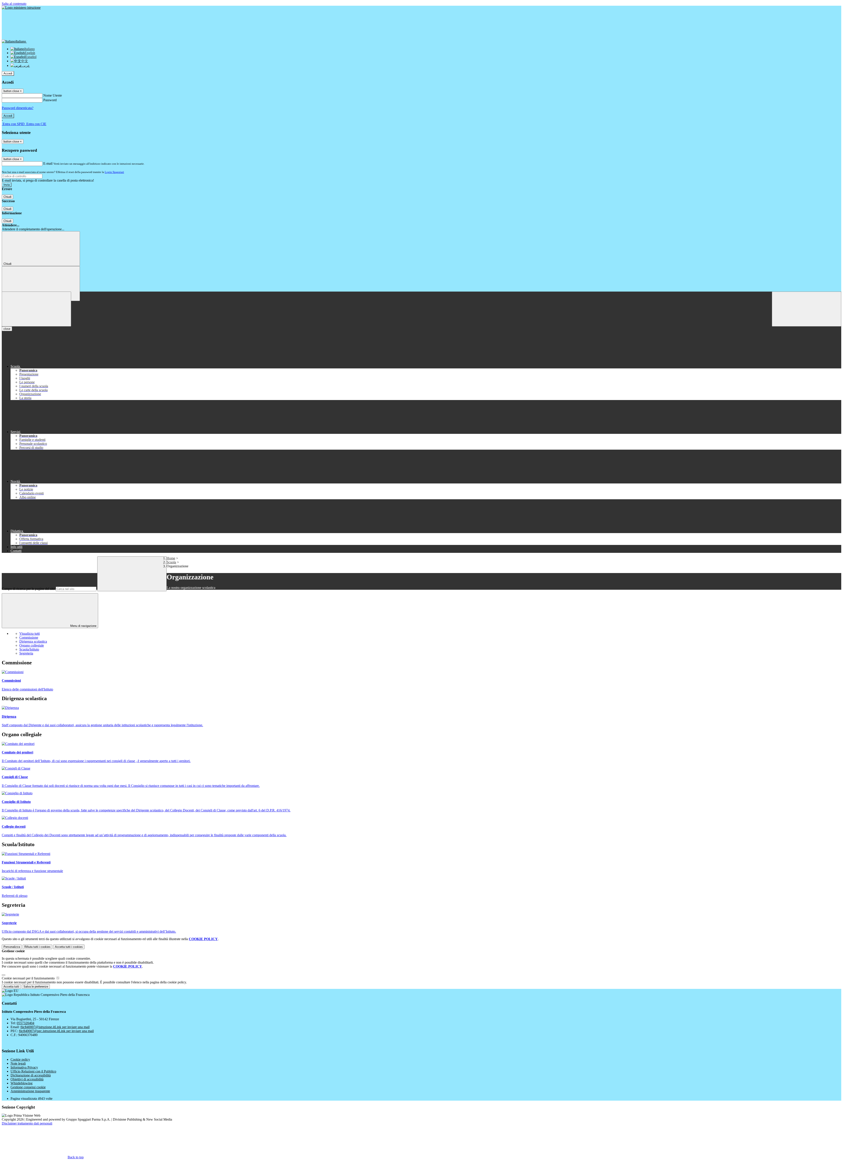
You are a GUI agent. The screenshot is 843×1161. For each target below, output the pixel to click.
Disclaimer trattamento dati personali (27, 1123)
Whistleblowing (21, 1083)
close (7, 328)
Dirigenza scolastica (33, 641)
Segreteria (26, 653)
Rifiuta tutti (37, 946)
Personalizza (12, 946)
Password (50, 100)
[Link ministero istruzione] (21, 7)
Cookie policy (20, 1059)
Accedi (8, 73)
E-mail (47, 163)
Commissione (28, 637)
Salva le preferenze (35, 986)
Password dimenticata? (17, 108)
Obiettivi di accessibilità (27, 1079)
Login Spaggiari (114, 172)
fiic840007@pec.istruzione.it (56, 1031)
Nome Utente (52, 95)
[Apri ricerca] (806, 309)
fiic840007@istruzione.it (55, 1027)
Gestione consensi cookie (28, 1087)
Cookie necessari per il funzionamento (29, 978)
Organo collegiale (31, 645)
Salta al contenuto (14, 3)
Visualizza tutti (29, 633)
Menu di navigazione (82, 625)
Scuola (171, 562)
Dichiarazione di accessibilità (31, 1075)
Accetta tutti (69, 946)
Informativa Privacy (24, 1067)
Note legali (18, 1063)
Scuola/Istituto (29, 649)
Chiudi (7, 196)
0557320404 (25, 1023)
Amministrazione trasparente (30, 1091)
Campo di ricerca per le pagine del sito (28, 589)
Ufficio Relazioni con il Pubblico (33, 1071)
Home (171, 558)
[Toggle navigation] (36, 309)
